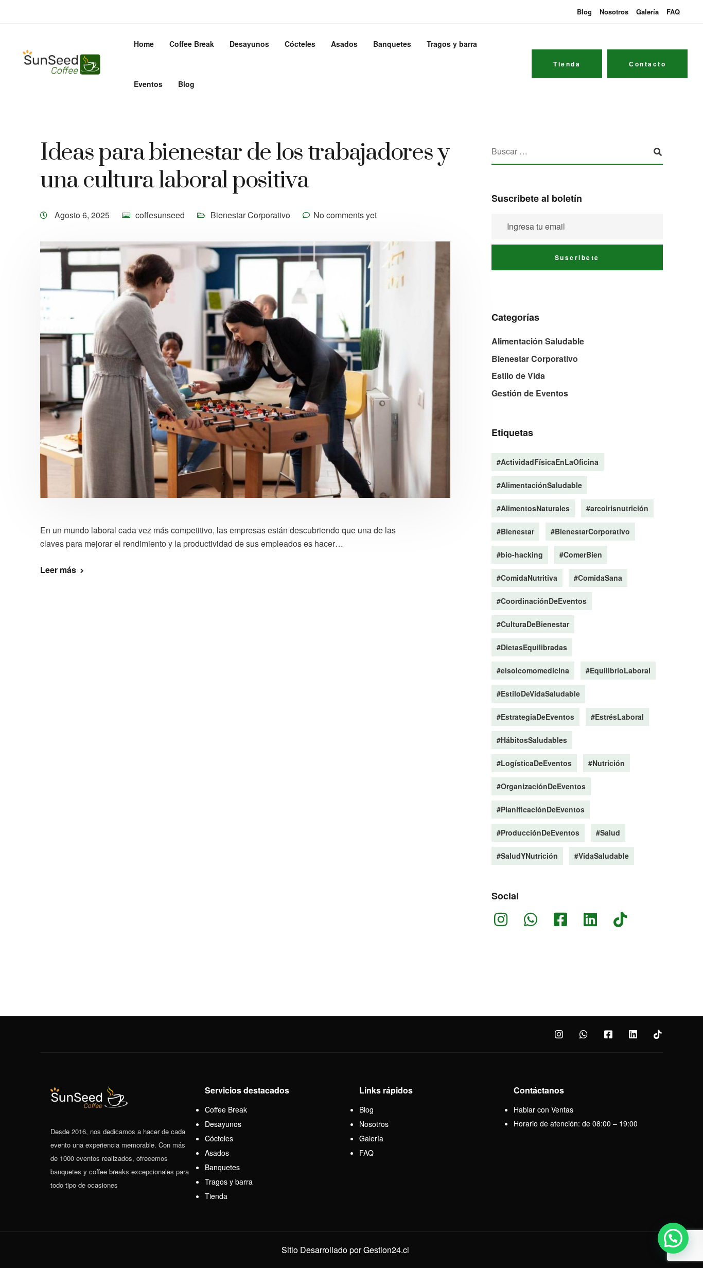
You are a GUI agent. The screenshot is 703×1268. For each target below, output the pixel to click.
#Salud (608, 832)
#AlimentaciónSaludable (539, 485)
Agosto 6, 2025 (83, 215)
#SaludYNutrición (527, 855)
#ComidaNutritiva (527, 577)
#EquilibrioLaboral (618, 670)
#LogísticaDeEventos (534, 763)
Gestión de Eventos (529, 393)
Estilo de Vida (518, 375)
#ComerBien (580, 554)
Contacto (647, 63)
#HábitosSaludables (532, 740)
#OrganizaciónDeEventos (541, 786)
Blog (584, 11)
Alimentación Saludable (537, 341)
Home (144, 44)
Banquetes (392, 44)
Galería (647, 11)
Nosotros (614, 11)
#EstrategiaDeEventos (535, 716)
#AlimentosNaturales (533, 508)
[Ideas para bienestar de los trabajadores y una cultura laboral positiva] (245, 381)
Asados (344, 44)
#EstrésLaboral (617, 716)
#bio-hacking (520, 554)
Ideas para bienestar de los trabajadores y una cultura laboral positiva (244, 166)
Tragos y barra (452, 44)
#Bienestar (515, 531)
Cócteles (300, 44)
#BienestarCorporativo (590, 531)
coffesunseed (160, 215)
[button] (673, 1238)
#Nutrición (606, 763)
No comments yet (345, 215)
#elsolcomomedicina (533, 670)
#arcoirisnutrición (617, 508)
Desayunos (249, 44)
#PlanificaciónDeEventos (541, 809)
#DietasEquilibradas (532, 647)
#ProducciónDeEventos (538, 832)
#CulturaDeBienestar (533, 624)
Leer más (58, 570)
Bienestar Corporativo (250, 215)
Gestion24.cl (386, 1250)
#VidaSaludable (601, 855)
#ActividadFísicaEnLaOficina (548, 462)
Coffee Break (191, 44)
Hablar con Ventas (543, 1109)
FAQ (673, 11)
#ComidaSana (598, 577)
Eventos (148, 84)
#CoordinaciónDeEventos (542, 601)
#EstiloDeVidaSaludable (538, 693)
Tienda (567, 63)
